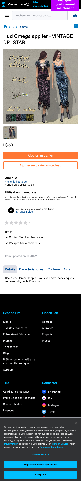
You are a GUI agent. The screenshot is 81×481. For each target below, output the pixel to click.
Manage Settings (40, 454)
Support (8, 369)
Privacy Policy (11, 444)
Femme (23, 26)
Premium (8, 340)
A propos (47, 328)
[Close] (76, 422)
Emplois (47, 334)
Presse (46, 340)
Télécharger (10, 346)
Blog (6, 353)
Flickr (51, 398)
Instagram (54, 405)
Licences (8, 410)
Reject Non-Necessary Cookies (40, 464)
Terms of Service (59, 444)
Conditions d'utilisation (17, 391)
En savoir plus (24, 211)
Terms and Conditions (51, 447)
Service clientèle (12, 404)
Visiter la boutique (16, 181)
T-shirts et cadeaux (15, 328)
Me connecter (40, 4)
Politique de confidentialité (19, 397)
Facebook (54, 391)
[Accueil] (5, 27)
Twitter (52, 412)
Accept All (40, 474)
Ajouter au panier (40, 155)
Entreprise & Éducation (17, 334)
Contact (47, 321)
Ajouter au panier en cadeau (40, 165)
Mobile (7, 321)
